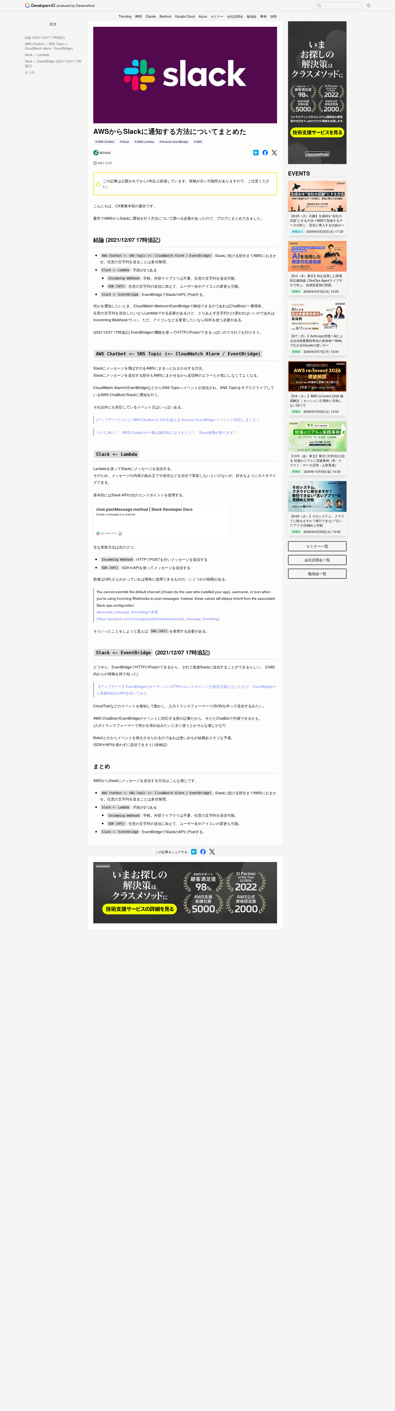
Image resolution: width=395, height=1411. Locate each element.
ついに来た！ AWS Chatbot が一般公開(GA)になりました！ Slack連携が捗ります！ (166, 432)
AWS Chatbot (106, 141)
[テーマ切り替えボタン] (368, 5)
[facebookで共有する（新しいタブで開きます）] (265, 152)
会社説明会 (235, 16)
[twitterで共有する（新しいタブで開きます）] (274, 153)
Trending (125, 16)
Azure (203, 16)
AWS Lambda (145, 141)
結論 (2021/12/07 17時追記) (45, 37)
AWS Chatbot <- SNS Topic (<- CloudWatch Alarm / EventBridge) (49, 46)
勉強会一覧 (317, 573)
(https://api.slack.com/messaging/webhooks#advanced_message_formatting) (158, 618)
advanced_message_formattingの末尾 (127, 611)
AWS (138, 16)
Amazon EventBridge (175, 141)
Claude (151, 16)
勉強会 (251, 16)
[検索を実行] (319, 6)
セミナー (217, 16)
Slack (125, 141)
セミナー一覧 (317, 546)
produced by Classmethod (76, 5)
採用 (273, 16)
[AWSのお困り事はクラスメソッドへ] (185, 892)
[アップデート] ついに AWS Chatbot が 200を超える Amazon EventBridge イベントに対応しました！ (178, 419)
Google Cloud (185, 16)
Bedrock (165, 16)
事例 (263, 16)
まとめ (29, 72)
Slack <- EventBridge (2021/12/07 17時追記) (53, 63)
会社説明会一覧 (317, 559)
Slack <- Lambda (37, 54)
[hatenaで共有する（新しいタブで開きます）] (256, 152)
